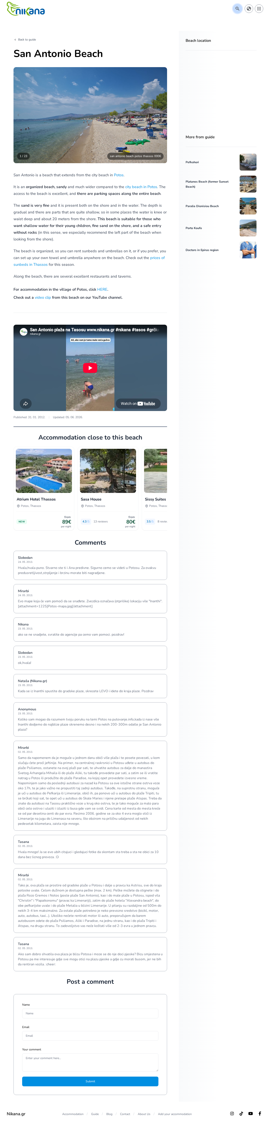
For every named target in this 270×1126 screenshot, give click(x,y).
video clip (43, 297)
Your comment (31, 1049)
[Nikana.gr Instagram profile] (232, 1113)
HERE (102, 289)
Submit (90, 1081)
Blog (109, 1114)
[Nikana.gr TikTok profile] (241, 1113)
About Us (144, 1114)
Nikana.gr (16, 1114)
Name (26, 1005)
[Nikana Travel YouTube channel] (250, 1113)
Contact (125, 1114)
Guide (95, 1114)
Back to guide (27, 40)
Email (25, 1027)
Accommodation (73, 1114)
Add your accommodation (175, 1114)
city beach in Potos (141, 186)
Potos (119, 175)
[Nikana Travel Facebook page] (259, 1113)
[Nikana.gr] (26, 9)
